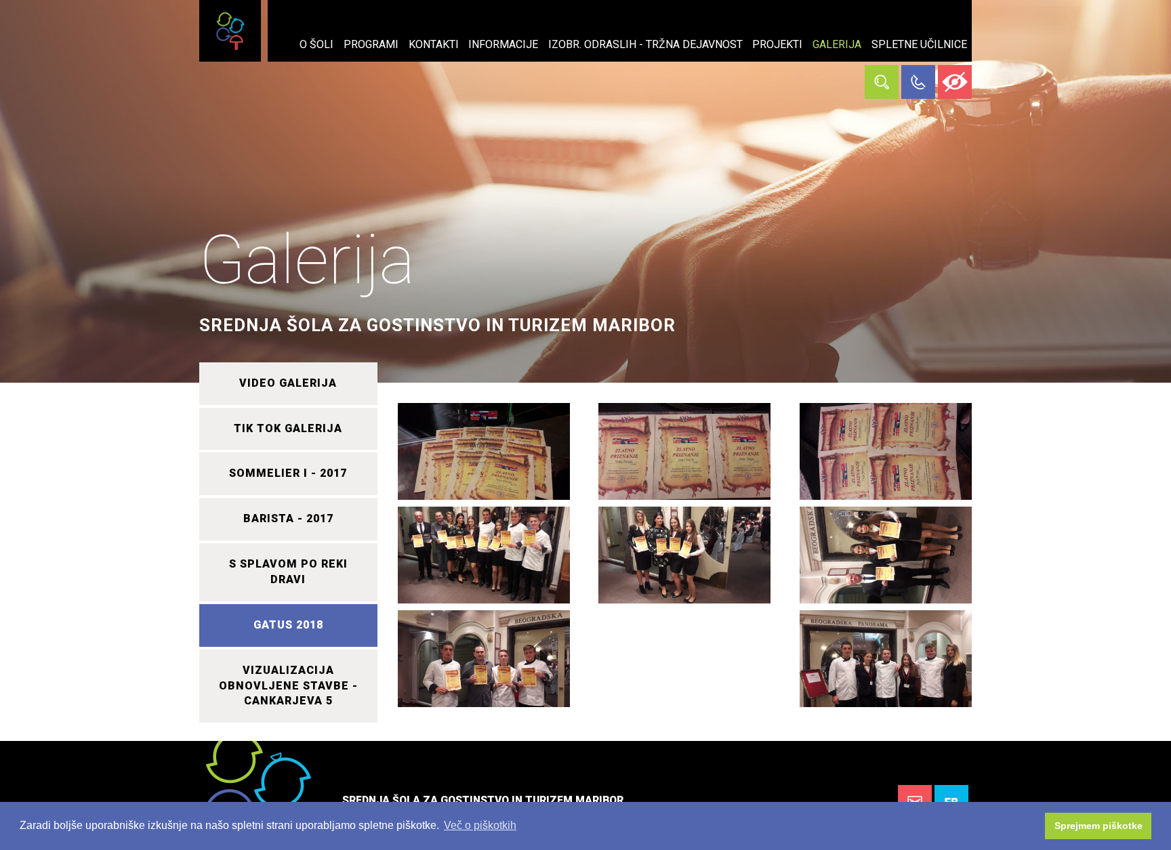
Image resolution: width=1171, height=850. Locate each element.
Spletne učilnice (919, 44)
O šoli (316, 44)
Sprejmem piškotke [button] (1098, 825)
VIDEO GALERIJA (288, 383)
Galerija (837, 44)
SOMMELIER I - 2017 (288, 473)
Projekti (777, 44)
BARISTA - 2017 (288, 518)
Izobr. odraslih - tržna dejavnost (645, 44)
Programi (371, 44)
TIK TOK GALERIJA (288, 428)
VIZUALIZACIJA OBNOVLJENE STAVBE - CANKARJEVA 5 (288, 686)
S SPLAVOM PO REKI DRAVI (288, 571)
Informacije (503, 44)
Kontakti (434, 44)
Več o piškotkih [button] (480, 825)
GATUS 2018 (288, 624)
